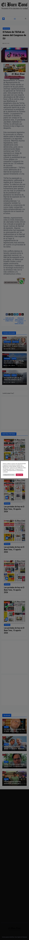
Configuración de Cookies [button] (9, 474)
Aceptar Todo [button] (19, 474)
